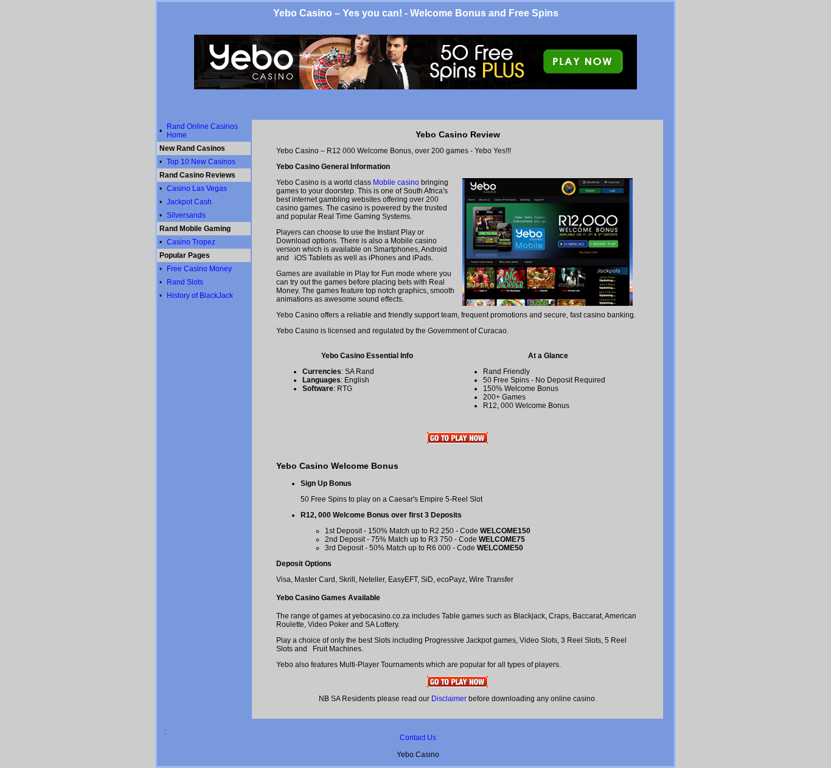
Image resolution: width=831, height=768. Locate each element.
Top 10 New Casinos (201, 161)
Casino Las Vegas (197, 188)
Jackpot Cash (189, 202)
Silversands (186, 215)
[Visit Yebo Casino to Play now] (457, 441)
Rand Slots (185, 282)
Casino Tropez (191, 242)
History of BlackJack (200, 295)
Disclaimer (449, 698)
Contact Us (418, 737)
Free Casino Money (199, 269)
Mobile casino (396, 182)
